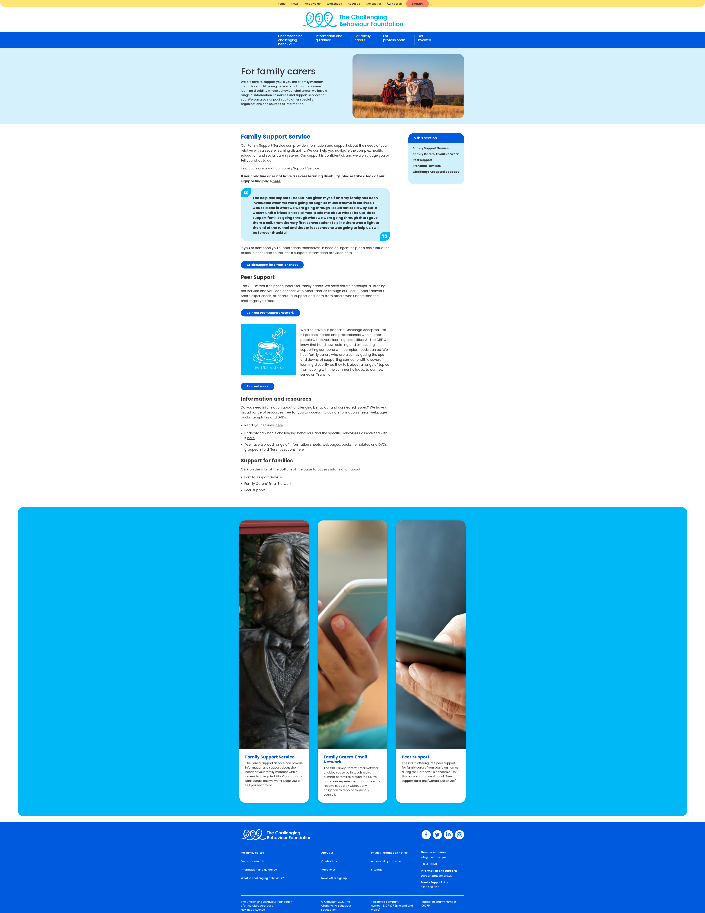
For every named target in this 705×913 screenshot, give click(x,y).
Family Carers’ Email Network (436, 154)
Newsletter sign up (334, 878)
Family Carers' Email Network (345, 759)
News (295, 4)
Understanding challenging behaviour (290, 40)
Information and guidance (329, 38)
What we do (312, 4)
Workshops (334, 4)
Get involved (424, 38)
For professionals (394, 38)
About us (354, 4)
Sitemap (377, 869)
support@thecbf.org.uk (436, 876)
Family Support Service (431, 148)
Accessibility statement (387, 861)
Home (281, 4)
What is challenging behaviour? (262, 878)
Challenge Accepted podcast (436, 172)
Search (397, 4)
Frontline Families (427, 166)
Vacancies (328, 869)
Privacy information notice (389, 853)
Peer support (423, 160)
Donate (417, 3)
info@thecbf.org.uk (433, 857)
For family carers (363, 38)
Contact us (374, 4)
